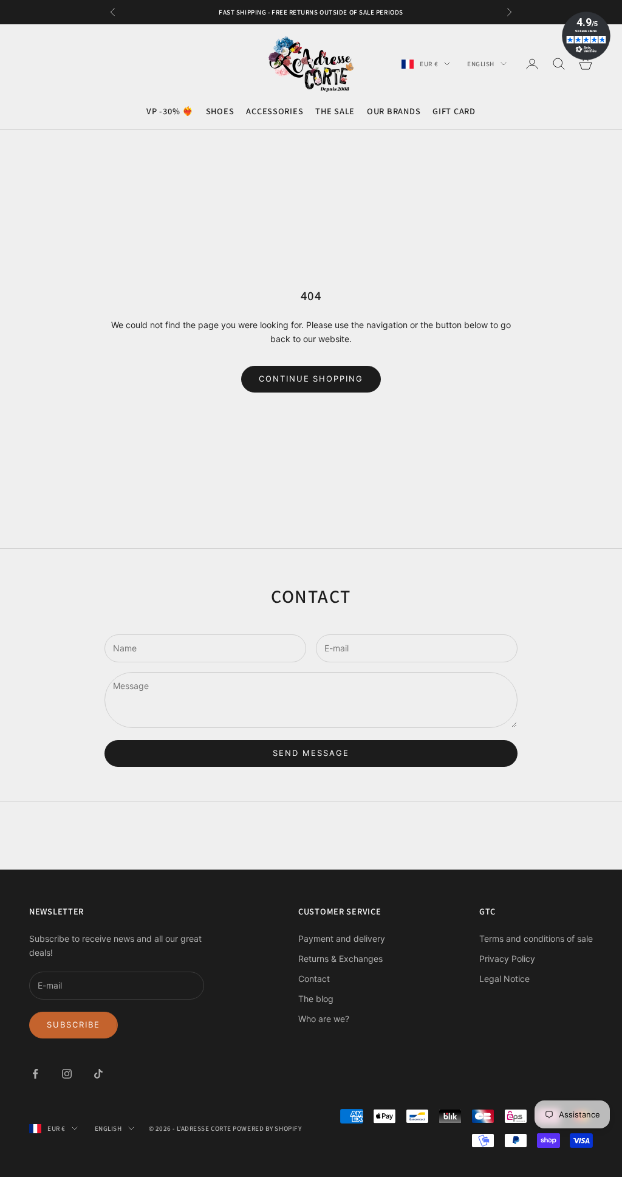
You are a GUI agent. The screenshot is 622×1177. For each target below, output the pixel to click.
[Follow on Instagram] (67, 1074)
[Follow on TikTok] (98, 1074)
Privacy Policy (507, 958)
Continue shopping (311, 378)
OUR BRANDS (393, 111)
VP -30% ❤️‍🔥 (169, 111)
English (480, 64)
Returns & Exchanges (340, 958)
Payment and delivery (341, 938)
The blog (315, 998)
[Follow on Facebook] (35, 1074)
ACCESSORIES (274, 111)
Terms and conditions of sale (536, 938)
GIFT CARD (453, 111)
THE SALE (335, 111)
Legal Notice (504, 978)
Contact (314, 978)
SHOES (220, 111)
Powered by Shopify (267, 1128)
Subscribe (73, 1024)
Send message (311, 753)
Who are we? (323, 1019)
